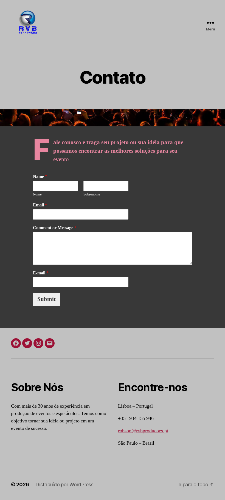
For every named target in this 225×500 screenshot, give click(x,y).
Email (40, 205)
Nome (37, 194)
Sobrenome (91, 194)
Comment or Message (55, 228)
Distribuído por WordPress (64, 484)
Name (40, 176)
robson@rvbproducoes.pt (143, 431)
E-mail (41, 273)
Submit (46, 299)
